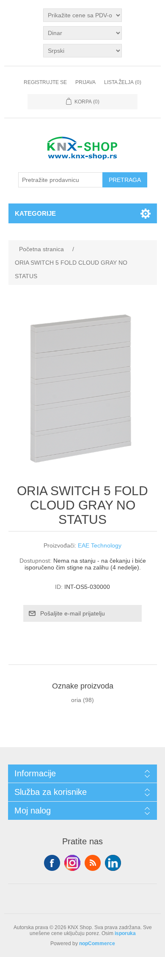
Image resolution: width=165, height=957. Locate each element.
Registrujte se (45, 82)
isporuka (125, 933)
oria (76, 700)
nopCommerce (97, 943)
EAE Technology (99, 545)
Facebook (52, 863)
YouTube (113, 863)
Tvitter (72, 863)
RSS (93, 863)
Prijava (85, 82)
